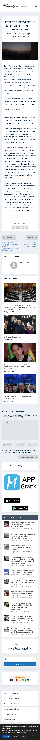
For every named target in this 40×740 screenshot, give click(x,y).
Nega (15, 736)
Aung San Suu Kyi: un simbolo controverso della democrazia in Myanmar (17, 367)
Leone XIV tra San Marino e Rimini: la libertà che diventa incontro (21, 547)
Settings (24, 736)
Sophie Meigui (18, 34)
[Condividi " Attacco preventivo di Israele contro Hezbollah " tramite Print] (26, 227)
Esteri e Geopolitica (18, 36)
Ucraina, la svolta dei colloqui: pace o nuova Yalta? (19, 397)
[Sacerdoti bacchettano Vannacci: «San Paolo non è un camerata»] (6, 572)
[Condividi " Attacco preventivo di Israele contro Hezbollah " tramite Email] (22, 227)
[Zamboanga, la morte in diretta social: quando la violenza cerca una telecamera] (6, 581)
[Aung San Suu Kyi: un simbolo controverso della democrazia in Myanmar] (20, 352)
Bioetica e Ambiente (26, 598)
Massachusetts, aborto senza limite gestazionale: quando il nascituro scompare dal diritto (22, 594)
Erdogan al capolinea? (13, 337)
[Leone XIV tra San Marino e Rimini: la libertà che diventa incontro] (6, 547)
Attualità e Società (25, 565)
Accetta (6, 736)
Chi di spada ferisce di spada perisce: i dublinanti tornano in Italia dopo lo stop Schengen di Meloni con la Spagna (22, 560)
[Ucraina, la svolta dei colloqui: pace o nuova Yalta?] (20, 383)
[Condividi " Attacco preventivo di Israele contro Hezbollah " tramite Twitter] (18, 227)
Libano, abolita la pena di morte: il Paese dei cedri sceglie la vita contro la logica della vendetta (19, 307)
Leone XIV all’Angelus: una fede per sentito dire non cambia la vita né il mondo (22, 525)
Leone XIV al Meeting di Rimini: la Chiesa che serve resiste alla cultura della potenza (23, 536)
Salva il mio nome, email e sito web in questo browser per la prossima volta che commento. (19, 451)
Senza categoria (24, 611)
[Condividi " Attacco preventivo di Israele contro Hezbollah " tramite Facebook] (14, 227)
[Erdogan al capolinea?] (20, 324)
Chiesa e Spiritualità (26, 529)
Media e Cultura (24, 623)
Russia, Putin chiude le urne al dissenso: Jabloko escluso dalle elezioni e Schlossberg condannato (22, 606)
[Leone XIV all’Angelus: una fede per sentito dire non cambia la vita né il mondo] (6, 524)
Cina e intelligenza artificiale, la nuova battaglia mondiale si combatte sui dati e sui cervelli (22, 618)
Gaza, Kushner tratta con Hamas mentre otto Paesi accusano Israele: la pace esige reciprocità (23, 630)
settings (23, 732)
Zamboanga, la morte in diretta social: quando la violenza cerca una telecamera (23, 582)
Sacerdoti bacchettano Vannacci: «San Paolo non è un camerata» (23, 572)
